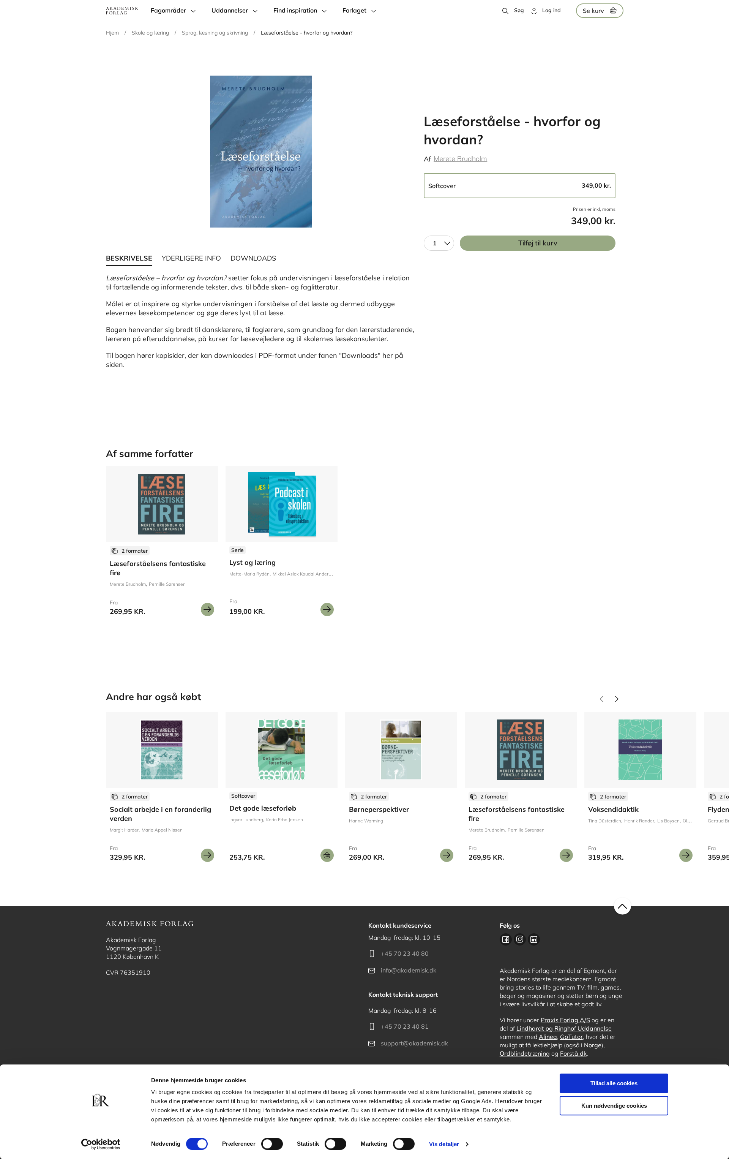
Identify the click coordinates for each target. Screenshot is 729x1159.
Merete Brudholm (460, 158)
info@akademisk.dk (408, 970)
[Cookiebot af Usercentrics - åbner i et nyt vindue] (101, 1144)
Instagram (520, 939)
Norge (592, 1045)
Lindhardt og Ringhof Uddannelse (564, 1028)
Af (427, 159)
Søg (519, 10)
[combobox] (439, 243)
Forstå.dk (573, 1053)
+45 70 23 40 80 (405, 953)
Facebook (506, 939)
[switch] (272, 1144)
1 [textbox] (435, 243)
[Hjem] (122, 10)
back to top (622, 906)
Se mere (207, 609)
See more (162, 544)
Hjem (112, 32)
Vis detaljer (444, 1144)
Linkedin (534, 939)
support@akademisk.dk (414, 1043)
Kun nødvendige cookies (614, 1105)
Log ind (551, 10)
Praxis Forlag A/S (565, 1020)
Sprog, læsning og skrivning (215, 32)
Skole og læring (150, 32)
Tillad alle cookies (613, 1083)
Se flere (282, 544)
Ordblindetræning (525, 1053)
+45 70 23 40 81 (405, 1026)
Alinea (548, 1036)
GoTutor (571, 1036)
